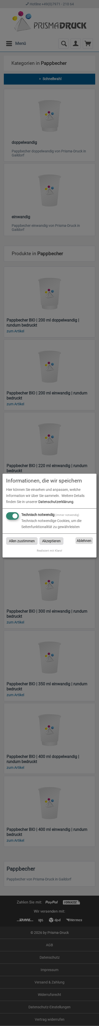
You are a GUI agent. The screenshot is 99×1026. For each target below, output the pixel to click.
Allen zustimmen (22, 541)
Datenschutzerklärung (55, 502)
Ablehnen (84, 541)
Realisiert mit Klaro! (49, 550)
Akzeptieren (51, 541)
